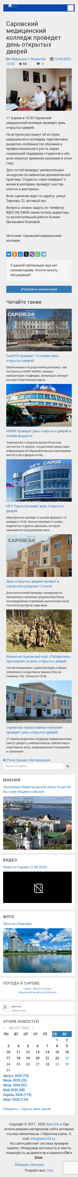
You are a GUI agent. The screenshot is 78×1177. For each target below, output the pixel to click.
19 (28, 1058)
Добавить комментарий (40, 289)
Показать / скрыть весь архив (27, 1109)
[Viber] (32, 254)
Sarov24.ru (54, 1124)
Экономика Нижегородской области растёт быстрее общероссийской (37, 789)
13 (38, 1052)
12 (28, 1052)
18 (18, 1058)
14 (47, 1052)
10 (8, 1052)
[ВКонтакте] (8, 254)
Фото (8, 916)
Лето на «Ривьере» (17, 923)
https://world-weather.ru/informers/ (38, 992)
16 (67, 1052)
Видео (10, 859)
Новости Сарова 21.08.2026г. (25, 867)
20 (38, 1058)
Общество (38, 59)
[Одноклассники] (14, 254)
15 (57, 1052)
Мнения (12, 779)
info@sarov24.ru (43, 1138)
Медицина (19, 59)
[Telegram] (43, 254)
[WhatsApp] (37, 254)
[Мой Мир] (20, 254)
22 (57, 1058)
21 (47, 1058)
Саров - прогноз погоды (38, 988)
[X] (26, 254)
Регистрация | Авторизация (28, 760)
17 (8, 1058)
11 (18, 1052)
